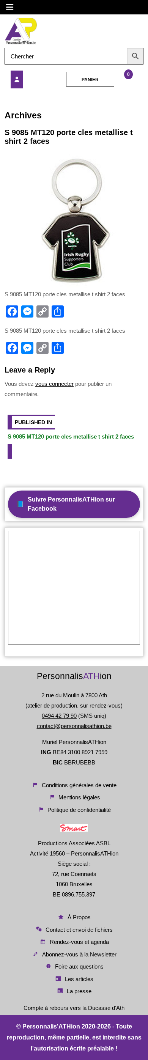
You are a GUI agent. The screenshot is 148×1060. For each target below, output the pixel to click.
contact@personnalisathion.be (74, 726)
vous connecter (54, 384)
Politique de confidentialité (79, 810)
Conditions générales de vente (79, 785)
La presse (79, 991)
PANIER (90, 79)
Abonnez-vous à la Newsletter (79, 954)
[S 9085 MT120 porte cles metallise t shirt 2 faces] (31, 79)
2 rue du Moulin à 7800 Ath (74, 695)
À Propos (79, 917)
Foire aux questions (79, 966)
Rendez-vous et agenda (79, 942)
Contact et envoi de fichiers (79, 929)
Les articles (79, 979)
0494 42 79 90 (59, 715)
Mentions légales (79, 797)
